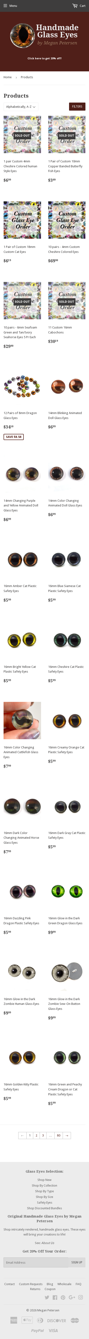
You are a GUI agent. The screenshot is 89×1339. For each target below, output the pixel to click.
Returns (35, 1289)
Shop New (44, 1180)
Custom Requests (30, 1284)
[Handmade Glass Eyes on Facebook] (54, 1298)
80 (58, 1135)
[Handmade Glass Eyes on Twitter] (47, 1298)
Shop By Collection (44, 1185)
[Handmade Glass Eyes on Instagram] (80, 1298)
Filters (77, 106)
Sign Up (76, 1262)
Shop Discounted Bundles (44, 1208)
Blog (50, 1284)
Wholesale (64, 1284)
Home (8, 77)
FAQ (78, 1284)
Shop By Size (44, 1197)
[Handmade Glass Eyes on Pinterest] (63, 1298)
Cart (82, 6)
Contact (9, 1284)
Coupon (50, 1289)
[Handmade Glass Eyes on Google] (72, 1298)
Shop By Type (44, 1191)
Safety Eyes (44, 1202)
